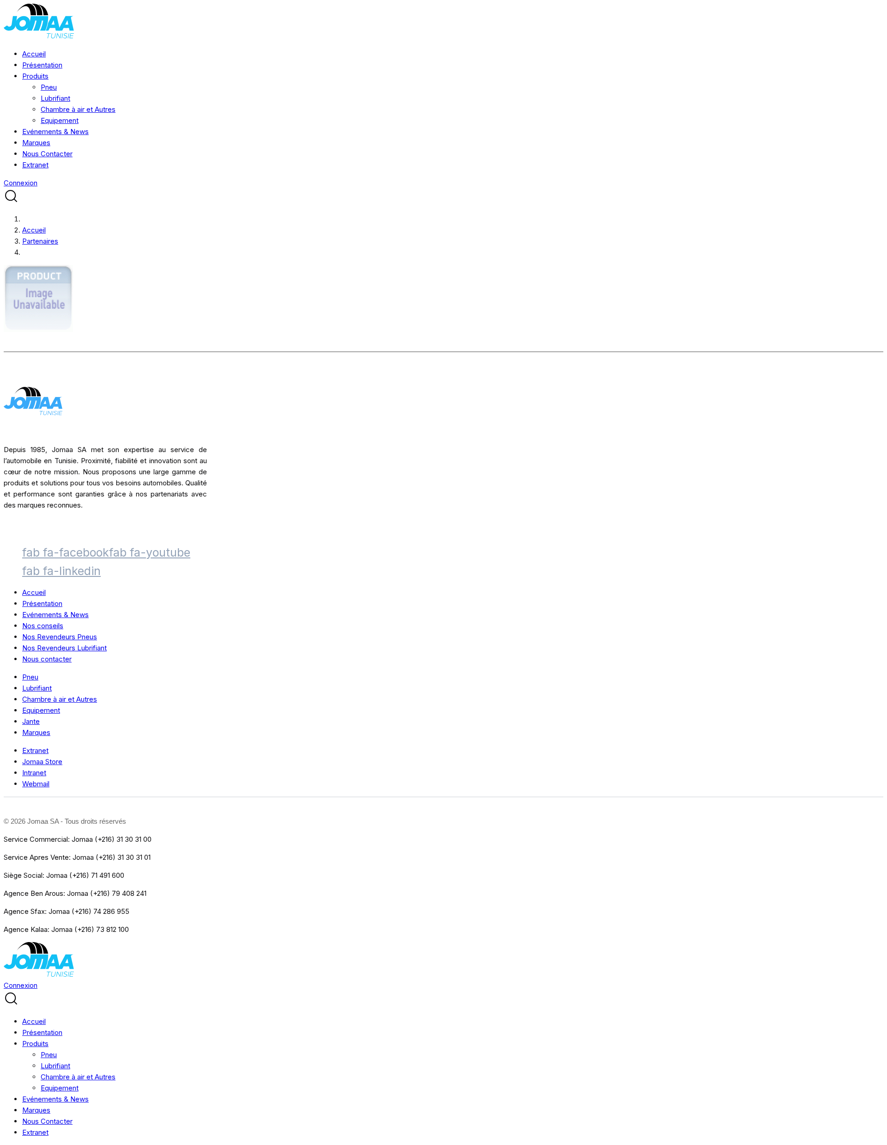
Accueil (34, 53)
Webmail (35, 783)
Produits (35, 76)
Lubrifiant (55, 98)
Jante (31, 721)
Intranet (34, 772)
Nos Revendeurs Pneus (59, 636)
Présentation (42, 65)
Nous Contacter (47, 153)
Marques (36, 142)
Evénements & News (55, 131)
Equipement (60, 120)
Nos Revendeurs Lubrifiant (64, 647)
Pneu (49, 87)
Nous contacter (47, 659)
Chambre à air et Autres (78, 109)
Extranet (35, 164)
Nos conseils (42, 625)
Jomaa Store (42, 761)
